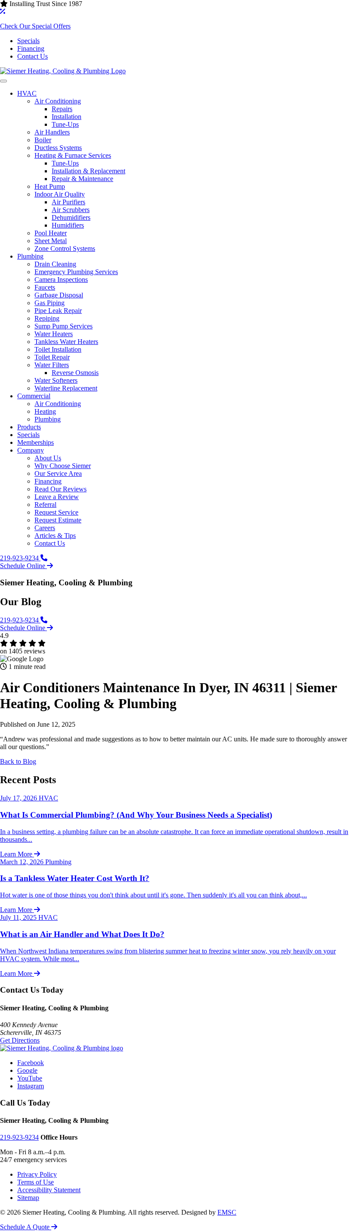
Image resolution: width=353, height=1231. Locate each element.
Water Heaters (53, 333)
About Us (47, 458)
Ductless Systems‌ (58, 147)
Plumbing (30, 256)
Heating (45, 411)
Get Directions (20, 1040)
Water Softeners (55, 380)
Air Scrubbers (71, 209)
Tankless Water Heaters (66, 341)
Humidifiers (68, 225)
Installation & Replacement (88, 171)
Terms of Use (35, 1182)
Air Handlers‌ (52, 132)
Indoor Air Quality (59, 194)
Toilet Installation (57, 349)
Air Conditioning (57, 403)
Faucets (44, 287)
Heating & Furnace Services (72, 155)
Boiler (42, 140)
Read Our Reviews (60, 489)
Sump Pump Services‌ (63, 326)
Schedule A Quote (25, 1227)
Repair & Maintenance (82, 178)
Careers (44, 527)
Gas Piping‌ (49, 302)
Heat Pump (49, 186)
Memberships (35, 442)
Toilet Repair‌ (52, 357)
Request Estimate (57, 520)
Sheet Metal (50, 240)
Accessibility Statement (49, 1190)
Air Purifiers (68, 202)
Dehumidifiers (71, 217)
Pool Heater (50, 233)
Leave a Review (56, 496)
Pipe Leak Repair (58, 310)
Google (27, 1070)
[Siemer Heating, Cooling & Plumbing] (63, 71)
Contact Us (32, 56)
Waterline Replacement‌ (65, 388)
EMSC (226, 1212)
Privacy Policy (37, 1174)
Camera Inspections (61, 279)
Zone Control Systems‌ (64, 248)
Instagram (30, 1086)
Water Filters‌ (51, 365)
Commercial (33, 396)
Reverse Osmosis (75, 372)
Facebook (30, 1062)
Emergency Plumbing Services (76, 271)
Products (29, 427)
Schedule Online (23, 565)
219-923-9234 (20, 558)
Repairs (62, 108)
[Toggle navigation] (3, 81)
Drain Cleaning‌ (55, 264)
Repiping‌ (46, 318)
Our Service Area (58, 473)
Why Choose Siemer (62, 465)
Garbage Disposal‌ (58, 295)
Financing (30, 48)
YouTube (29, 1078)
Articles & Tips (55, 535)
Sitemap (28, 1197)
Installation (66, 116)
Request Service (56, 512)
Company (30, 450)
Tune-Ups (65, 124)
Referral (45, 504)
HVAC (27, 93)
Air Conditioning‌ (57, 101)
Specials (28, 40)
